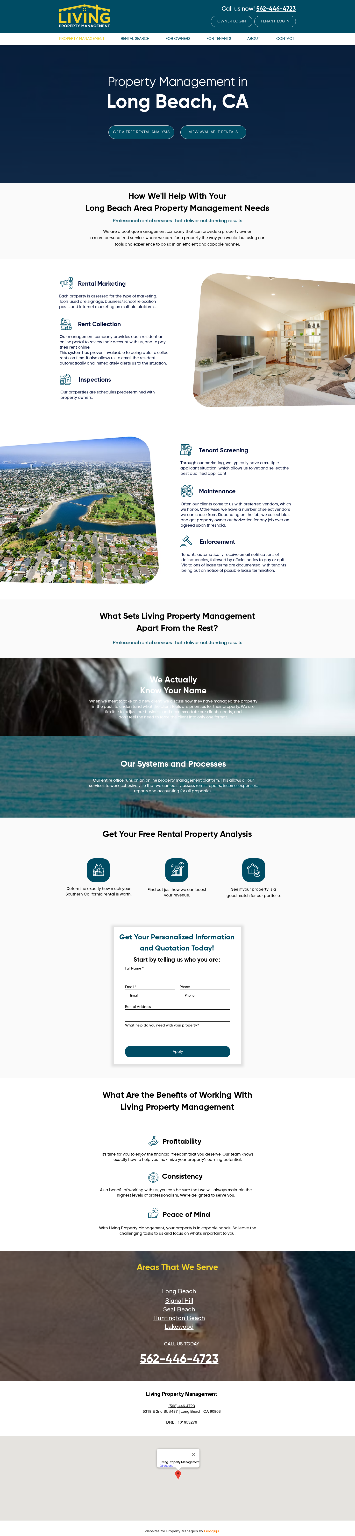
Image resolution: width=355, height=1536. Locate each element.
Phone (185, 987)
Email (129, 987)
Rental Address (138, 1007)
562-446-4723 (276, 9)
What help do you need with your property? (162, 1025)
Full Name (133, 968)
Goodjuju (211, 1531)
